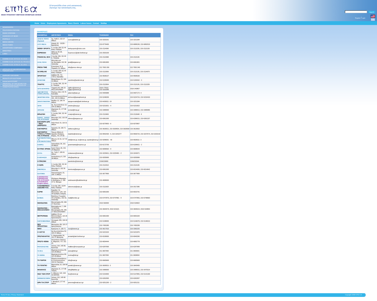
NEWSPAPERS (8, 27)
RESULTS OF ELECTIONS (12, 78)
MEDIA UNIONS (8, 42)
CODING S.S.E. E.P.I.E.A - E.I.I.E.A (15, 59)
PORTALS (6, 39)
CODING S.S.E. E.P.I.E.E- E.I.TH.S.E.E (16, 62)
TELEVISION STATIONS (11, 30)
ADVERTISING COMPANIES (12, 48)
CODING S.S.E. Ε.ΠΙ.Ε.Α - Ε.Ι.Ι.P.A (15, 65)
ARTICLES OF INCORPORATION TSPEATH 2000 (14, 70)
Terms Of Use (5, 295)
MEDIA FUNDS (8, 45)
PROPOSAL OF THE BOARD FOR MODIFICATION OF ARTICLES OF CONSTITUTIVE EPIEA (14, 85)
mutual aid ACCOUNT (10, 81)
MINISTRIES (7, 51)
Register (358, 18)
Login (363, 18)
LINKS (5, 54)
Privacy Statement (17, 295)
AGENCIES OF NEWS (10, 36)
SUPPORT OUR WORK (11, 75)
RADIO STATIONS (9, 33)
